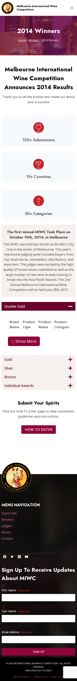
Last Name (15, 611)
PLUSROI (47, 670)
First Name (15, 590)
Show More (25, 341)
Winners (8, 519)
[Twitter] (12, 557)
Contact (7, 538)
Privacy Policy (21, 676)
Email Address (17, 632)
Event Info (9, 513)
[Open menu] (71, 8)
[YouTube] (26, 557)
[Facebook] (5, 557)
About (6, 532)
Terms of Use (40, 676)
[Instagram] (19, 557)
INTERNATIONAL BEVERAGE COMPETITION (36, 663)
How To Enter (59, 676)
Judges (7, 526)
